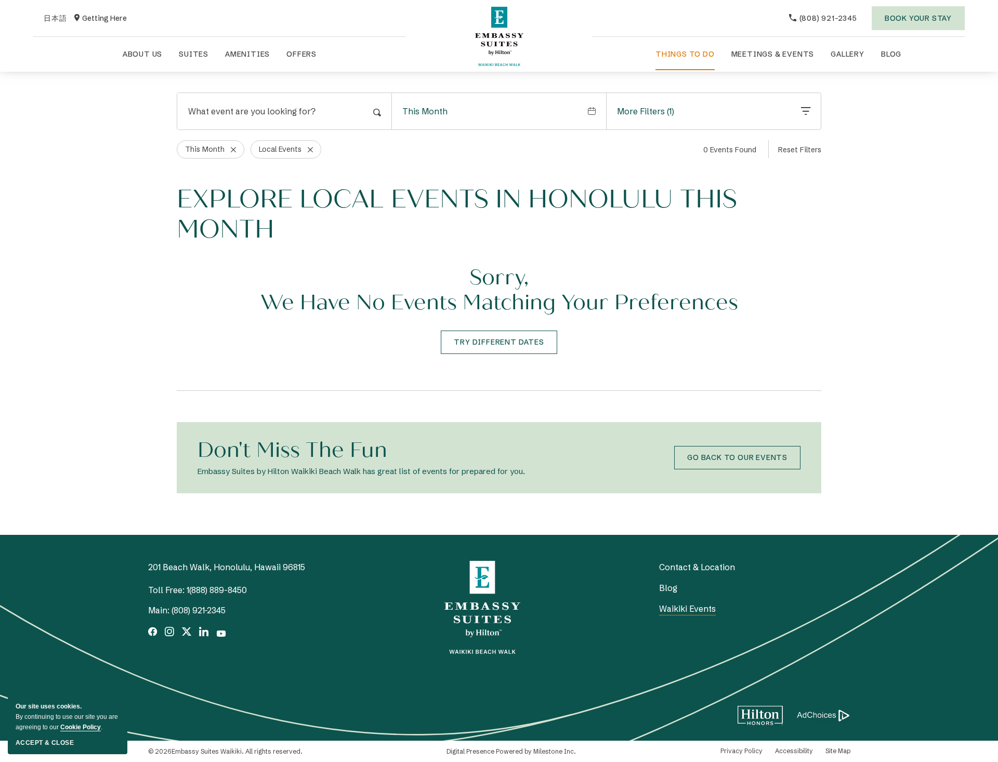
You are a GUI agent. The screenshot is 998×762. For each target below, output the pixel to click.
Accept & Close (45, 742)
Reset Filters (799, 149)
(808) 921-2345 (199, 610)
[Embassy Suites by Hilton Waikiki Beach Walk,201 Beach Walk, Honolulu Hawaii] (499, 36)
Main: (158, 610)
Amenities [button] (247, 54)
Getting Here (100, 19)
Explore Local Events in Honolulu (457, 214)
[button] (499, 342)
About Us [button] (142, 54)
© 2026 (225, 751)
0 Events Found (729, 149)
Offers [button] (301, 54)
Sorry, (499, 277)
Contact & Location (697, 567)
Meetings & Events (773, 54)
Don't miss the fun (292, 450)
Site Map (837, 751)
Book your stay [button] (918, 22)
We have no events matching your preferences (499, 302)
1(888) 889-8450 (217, 590)
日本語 (55, 19)
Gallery (847, 54)
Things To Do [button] (685, 54)
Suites (193, 54)
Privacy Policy (741, 751)
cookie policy (80, 727)
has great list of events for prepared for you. (361, 471)
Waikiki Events (687, 608)
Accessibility (794, 751)
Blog (891, 54)
